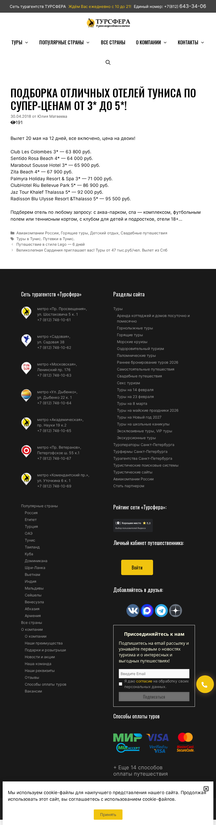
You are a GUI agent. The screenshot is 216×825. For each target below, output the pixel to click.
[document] (108, 412)
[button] (206, 789)
